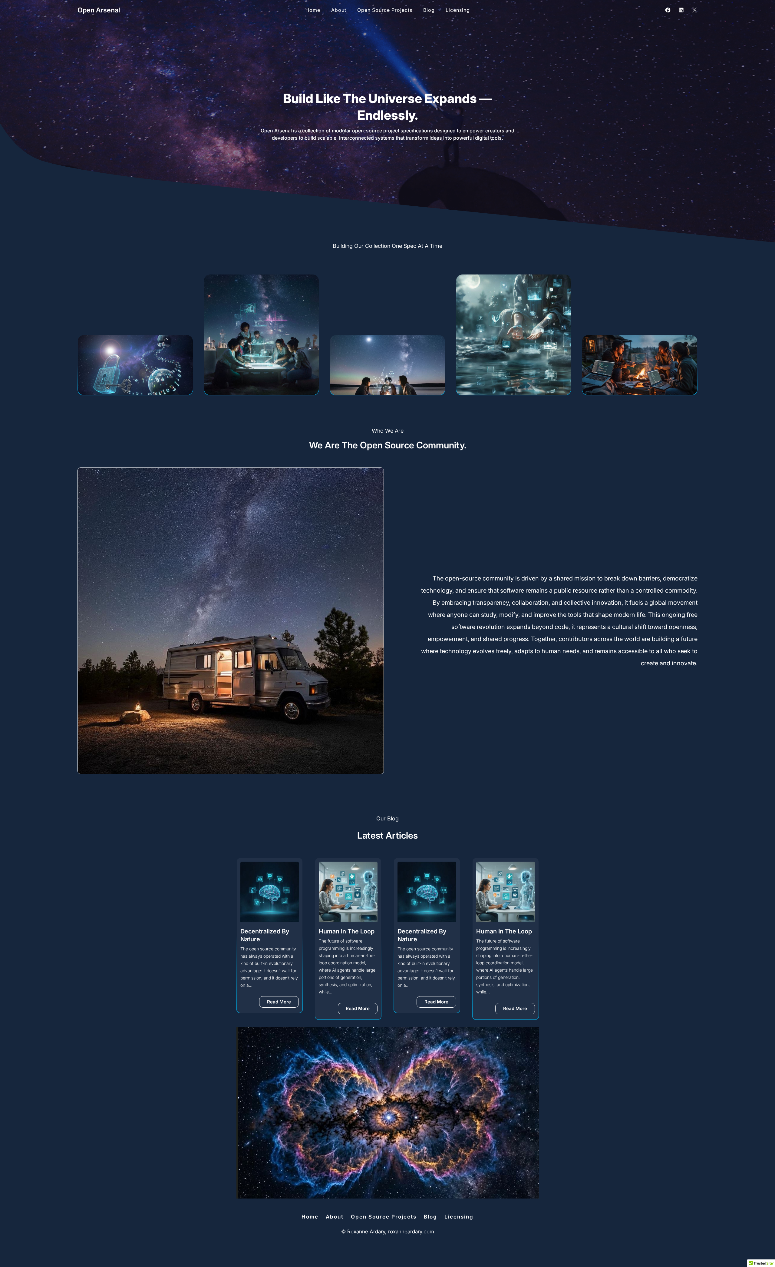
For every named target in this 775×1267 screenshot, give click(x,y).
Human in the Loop (268, 931)
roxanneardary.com (411, 1232)
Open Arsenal (99, 10)
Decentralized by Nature (343, 935)
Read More (283, 1009)
